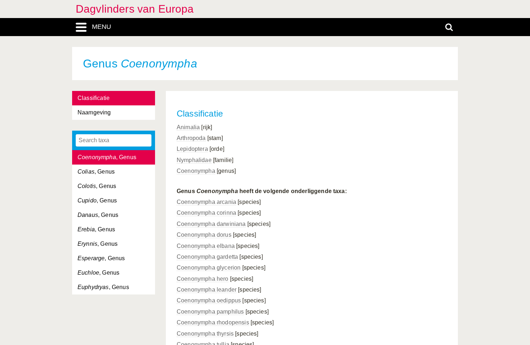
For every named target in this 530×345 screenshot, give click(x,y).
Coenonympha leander (207, 290)
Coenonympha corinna (206, 213)
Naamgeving (94, 112)
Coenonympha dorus (204, 235)
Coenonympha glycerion (208, 268)
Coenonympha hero (203, 279)
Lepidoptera (192, 149)
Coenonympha (196, 171)
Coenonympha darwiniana (211, 224)
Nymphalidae (194, 160)
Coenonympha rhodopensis (213, 322)
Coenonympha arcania (206, 202)
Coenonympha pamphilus (210, 312)
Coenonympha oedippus (209, 300)
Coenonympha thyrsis (205, 334)
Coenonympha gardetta (207, 257)
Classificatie (94, 98)
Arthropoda (191, 138)
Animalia (188, 127)
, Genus (107, 157)
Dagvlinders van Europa (135, 9)
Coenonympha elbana (206, 246)
